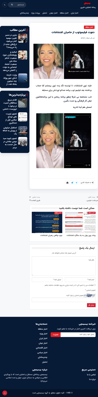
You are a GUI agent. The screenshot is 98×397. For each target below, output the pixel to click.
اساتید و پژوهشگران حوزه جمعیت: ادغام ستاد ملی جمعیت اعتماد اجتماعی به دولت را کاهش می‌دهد (10, 61)
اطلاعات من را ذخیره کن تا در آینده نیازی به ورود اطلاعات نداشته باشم (69, 285)
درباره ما (92, 379)
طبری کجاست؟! (34, 200)
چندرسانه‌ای (24, 12)
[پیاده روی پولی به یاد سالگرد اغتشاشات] (80, 222)
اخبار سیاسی (42, 352)
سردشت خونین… (92, 200)
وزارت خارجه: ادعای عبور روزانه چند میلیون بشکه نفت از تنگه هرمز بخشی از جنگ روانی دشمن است (10, 84)
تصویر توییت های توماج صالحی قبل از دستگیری (11, 118)
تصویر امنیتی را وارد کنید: (75, 295)
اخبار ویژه (43, 333)
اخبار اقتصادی (41, 347)
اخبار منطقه (64, 12)
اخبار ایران (74, 12)
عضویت (55, 334)
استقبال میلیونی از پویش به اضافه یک (10, 130)
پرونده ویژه (35, 12)
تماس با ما (91, 374)
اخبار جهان (53, 12)
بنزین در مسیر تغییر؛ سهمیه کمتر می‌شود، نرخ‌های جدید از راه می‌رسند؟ (10, 41)
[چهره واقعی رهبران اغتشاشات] (47, 222)
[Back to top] (4, 393)
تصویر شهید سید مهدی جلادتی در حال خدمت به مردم (10, 143)
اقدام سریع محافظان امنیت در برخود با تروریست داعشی (10, 104)
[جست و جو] (12, 5)
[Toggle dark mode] (4, 4)
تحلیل (44, 12)
